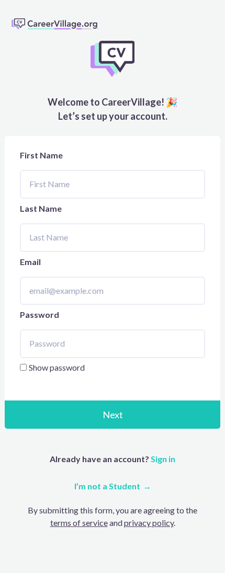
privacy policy (149, 523)
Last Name (41, 208)
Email (30, 262)
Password (39, 314)
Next (113, 414)
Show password (57, 367)
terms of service (79, 523)
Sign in (162, 459)
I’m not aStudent (107, 486)
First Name (41, 155)
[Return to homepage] (59, 23)
